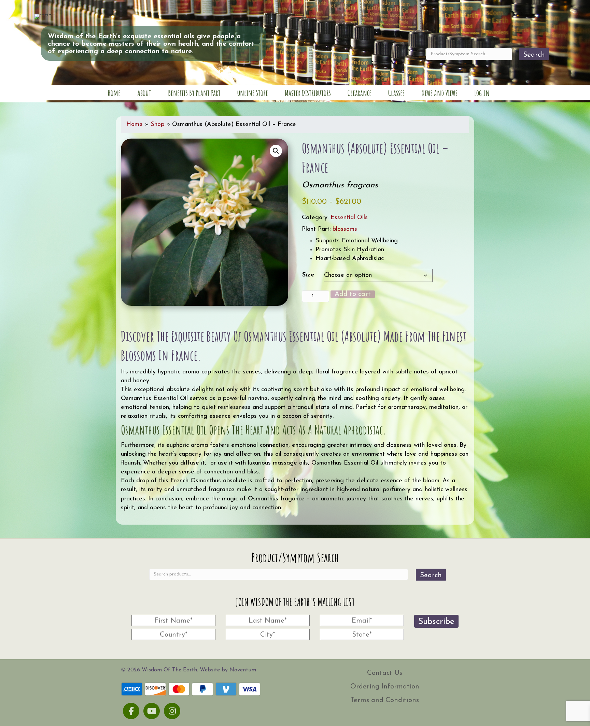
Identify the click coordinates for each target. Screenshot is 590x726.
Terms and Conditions (384, 700)
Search (534, 55)
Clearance (359, 93)
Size (308, 275)
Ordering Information (384, 686)
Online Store (252, 93)
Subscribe (436, 621)
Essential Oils (349, 218)
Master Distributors (308, 93)
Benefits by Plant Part (194, 93)
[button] (276, 151)
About (144, 93)
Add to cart (353, 294)
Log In (482, 93)
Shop (157, 125)
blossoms (345, 229)
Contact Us (384, 673)
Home (114, 93)
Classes (396, 93)
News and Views (439, 93)
